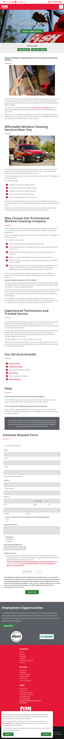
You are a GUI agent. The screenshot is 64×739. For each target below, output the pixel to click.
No (7, 521)
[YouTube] (15, 2)
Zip (48, 504)
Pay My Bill (23, 49)
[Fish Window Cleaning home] (5, 7)
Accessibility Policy (25, 696)
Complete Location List (26, 660)
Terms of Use (24, 688)
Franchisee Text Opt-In (26, 694)
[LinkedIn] (13, 2)
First (6, 458)
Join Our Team (39, 49)
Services (22, 652)
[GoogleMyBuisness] (4, 2)
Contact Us (23, 658)
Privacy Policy (23, 690)
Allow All (8, 734)
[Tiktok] (24, 2)
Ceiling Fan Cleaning (15, 367)
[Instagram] (10, 2)
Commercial (23, 670)
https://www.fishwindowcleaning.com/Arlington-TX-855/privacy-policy (30, 562)
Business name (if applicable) (13, 476)
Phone (6, 514)
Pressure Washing (15, 379)
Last (6, 467)
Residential (9, 539)
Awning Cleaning (14, 363)
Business (9, 541)
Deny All (46, 734)
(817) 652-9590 (56, 2)
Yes (7, 519)
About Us (22, 654)
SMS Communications (26, 692)
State (35, 504)
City (5, 504)
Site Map (22, 662)
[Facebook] (7, 2)
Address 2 (7, 497)
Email (28, 514)
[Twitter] (18, 2)
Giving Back (23, 656)
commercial (35, 108)
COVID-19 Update (25, 698)
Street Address (9, 488)
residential (46, 108)
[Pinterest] (21, 2)
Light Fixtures (13, 373)
